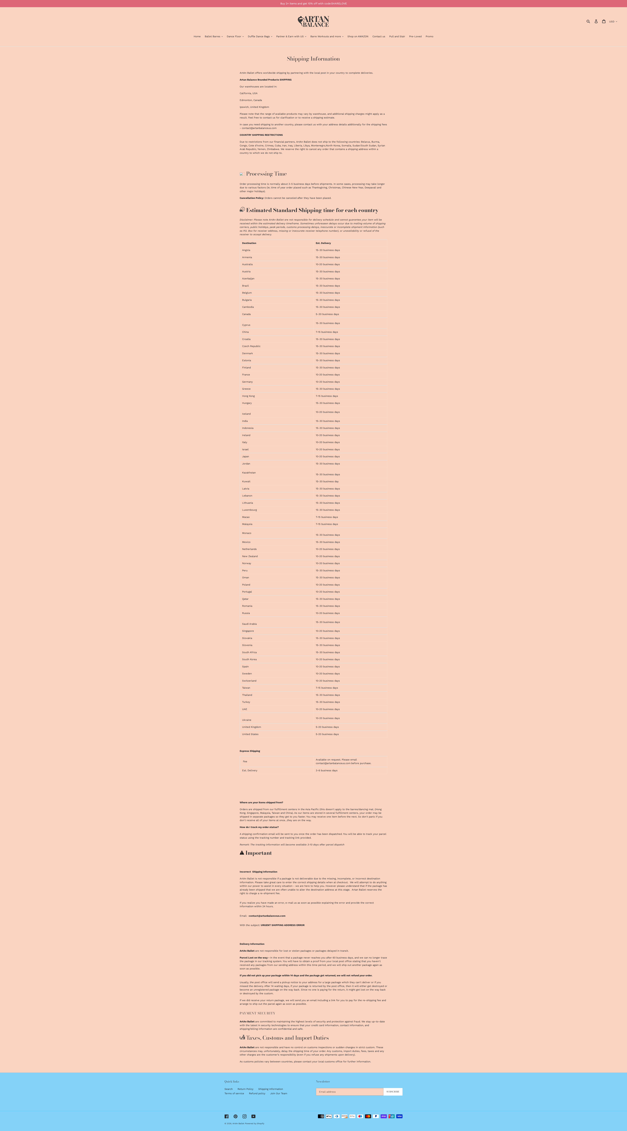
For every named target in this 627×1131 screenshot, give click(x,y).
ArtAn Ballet (238, 1123)
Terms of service (234, 1093)
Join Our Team (278, 1093)
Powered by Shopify (254, 1123)
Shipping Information (270, 1089)
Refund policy (257, 1093)
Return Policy (245, 1089)
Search (229, 1089)
